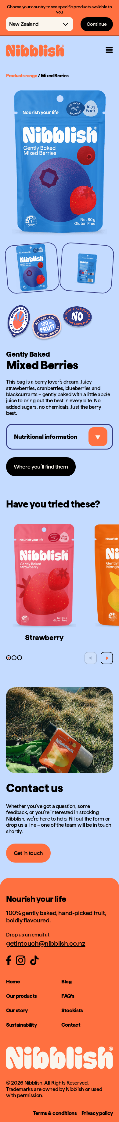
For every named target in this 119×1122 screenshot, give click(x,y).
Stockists (72, 1010)
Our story (17, 1010)
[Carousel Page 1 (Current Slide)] (32, 268)
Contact (71, 1025)
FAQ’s (67, 996)
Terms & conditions (55, 1113)
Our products (21, 996)
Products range (21, 76)
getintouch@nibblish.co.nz (45, 943)
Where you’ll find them (41, 466)
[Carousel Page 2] (87, 268)
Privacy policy (97, 1113)
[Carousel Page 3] (19, 657)
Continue (97, 24)
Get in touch (28, 853)
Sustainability (21, 1025)
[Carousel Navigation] (99, 658)
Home (13, 981)
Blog (66, 981)
